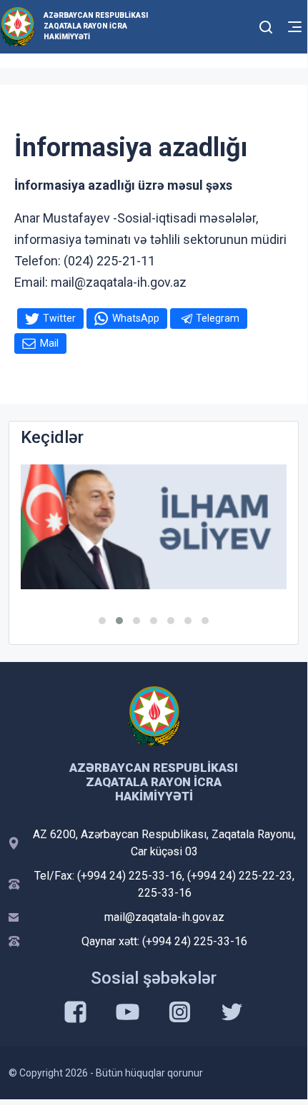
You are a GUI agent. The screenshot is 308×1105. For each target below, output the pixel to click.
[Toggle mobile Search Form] (266, 25)
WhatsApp (135, 318)
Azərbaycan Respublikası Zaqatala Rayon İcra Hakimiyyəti (96, 26)
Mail (49, 343)
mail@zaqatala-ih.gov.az (164, 917)
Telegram (217, 318)
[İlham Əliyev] (154, 526)
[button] (102, 620)
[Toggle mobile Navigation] (295, 26)
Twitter (59, 318)
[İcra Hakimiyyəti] (17, 26)
